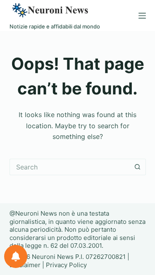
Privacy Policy (66, 265)
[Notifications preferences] (15, 256)
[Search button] (137, 167)
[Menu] (142, 15)
